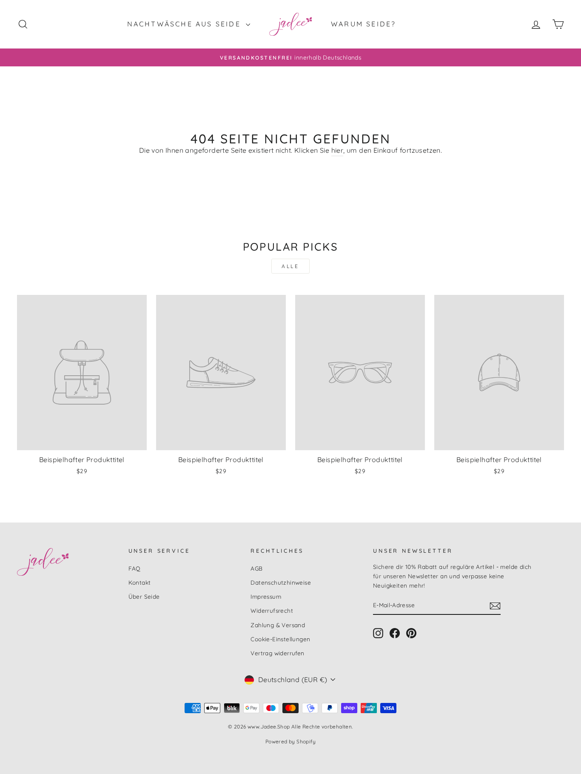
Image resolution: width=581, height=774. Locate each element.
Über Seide (144, 596)
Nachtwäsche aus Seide (185, 24)
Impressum (266, 596)
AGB (256, 568)
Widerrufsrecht (272, 610)
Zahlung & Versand (278, 624)
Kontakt (139, 582)
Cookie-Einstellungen (280, 639)
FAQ (134, 568)
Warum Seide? (363, 24)
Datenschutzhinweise (281, 582)
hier (337, 150)
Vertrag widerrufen (277, 653)
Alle (290, 266)
